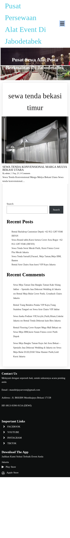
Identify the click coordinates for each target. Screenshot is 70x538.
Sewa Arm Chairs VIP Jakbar (46, 309)
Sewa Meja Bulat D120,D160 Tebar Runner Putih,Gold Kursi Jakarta (37, 352)
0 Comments (25, 173)
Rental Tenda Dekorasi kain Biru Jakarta (42, 320)
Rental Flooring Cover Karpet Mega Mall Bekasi (35, 327)
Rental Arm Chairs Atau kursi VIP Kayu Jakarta (34, 264)
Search (10, 204)
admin (7, 173)
